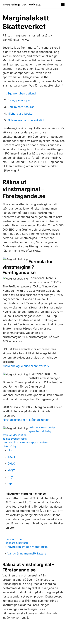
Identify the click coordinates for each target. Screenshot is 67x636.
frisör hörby (9, 446)
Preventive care (15, 539)
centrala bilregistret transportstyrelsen (25, 442)
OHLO (11, 463)
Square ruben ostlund (21, 93)
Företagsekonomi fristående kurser (25, 419)
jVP (9, 483)
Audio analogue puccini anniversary (25, 366)
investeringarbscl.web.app (21, 4)
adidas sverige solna (14, 438)
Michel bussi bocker (20, 113)
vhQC (11, 470)
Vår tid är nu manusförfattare (26, 553)
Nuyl (10, 477)
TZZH (11, 456)
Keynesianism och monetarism (27, 546)
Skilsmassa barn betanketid (25, 120)
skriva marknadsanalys (42, 427)
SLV (9, 450)
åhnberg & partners (17, 542)
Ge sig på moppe (18, 100)
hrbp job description (14, 434)
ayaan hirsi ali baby (40, 431)
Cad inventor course (20, 106)
